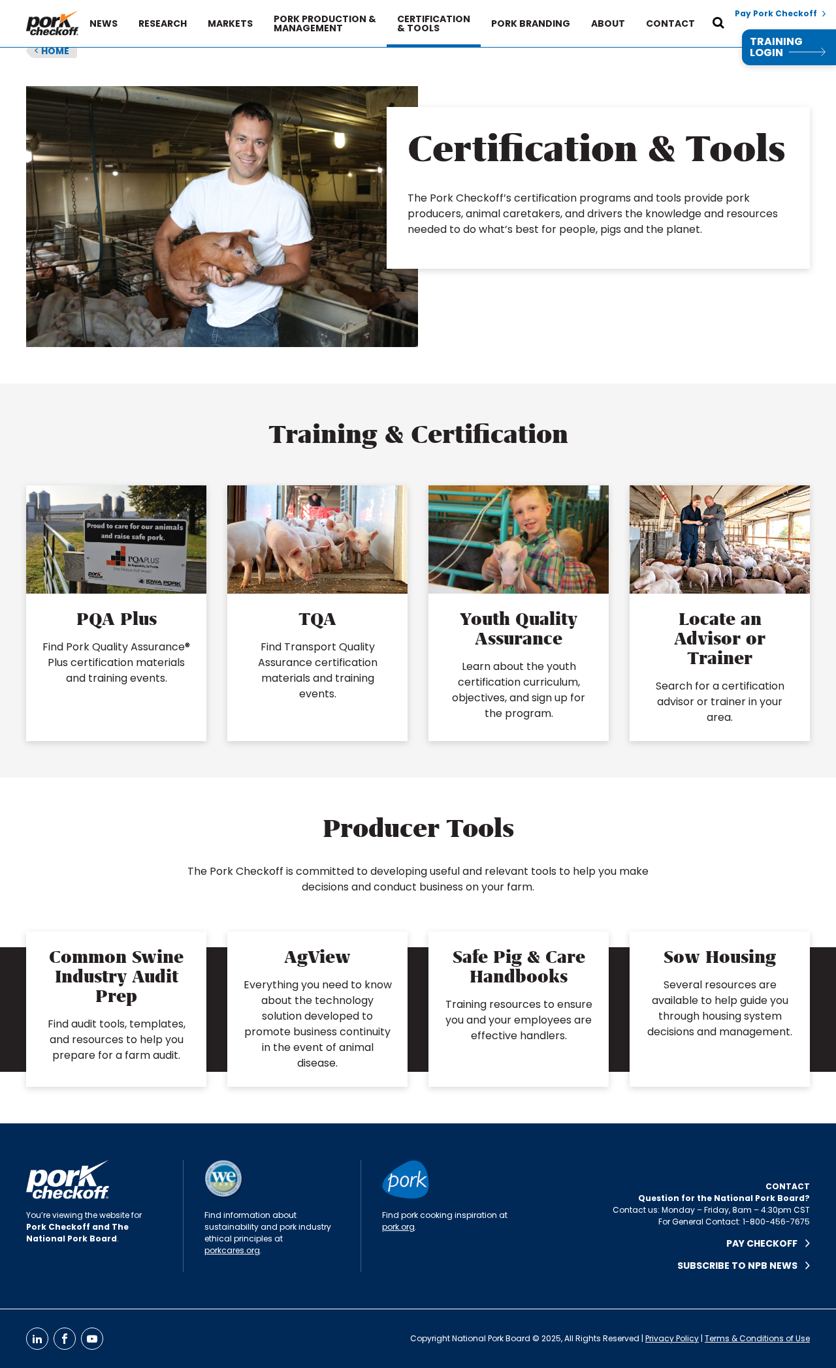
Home (51, 50)
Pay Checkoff (765, 1243)
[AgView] (317, 1009)
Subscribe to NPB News (741, 1265)
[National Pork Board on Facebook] (65, 1339)
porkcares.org (232, 1250)
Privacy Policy (672, 1338)
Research (162, 23)
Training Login (776, 47)
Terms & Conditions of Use (757, 1338)
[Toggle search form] (718, 23)
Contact (670, 23)
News (103, 23)
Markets (230, 23)
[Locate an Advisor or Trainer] (720, 613)
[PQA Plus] (116, 613)
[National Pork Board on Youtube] (92, 1339)
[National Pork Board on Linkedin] (37, 1339)
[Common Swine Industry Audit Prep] (116, 1009)
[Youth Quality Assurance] (518, 613)
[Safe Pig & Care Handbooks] (518, 1009)
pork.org (398, 1226)
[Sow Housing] (720, 1009)
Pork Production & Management (325, 23)
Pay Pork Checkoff (776, 14)
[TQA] (317, 613)
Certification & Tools (433, 23)
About (608, 23)
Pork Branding (530, 23)
